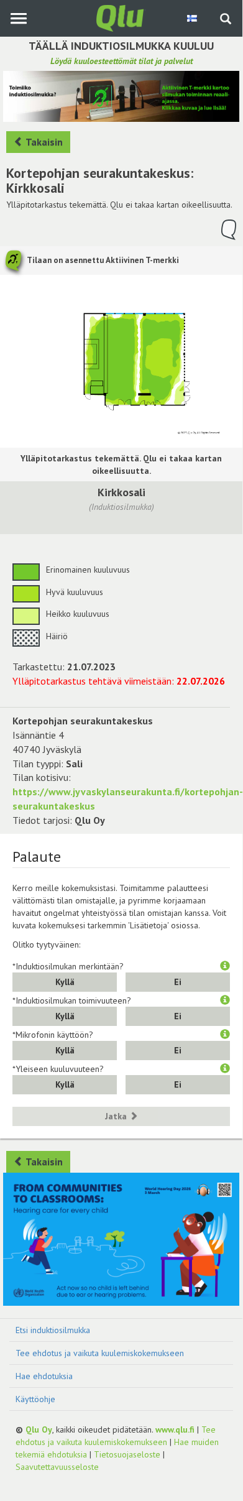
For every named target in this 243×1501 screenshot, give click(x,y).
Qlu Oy (38, 1429)
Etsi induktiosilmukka (53, 1330)
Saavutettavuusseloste (57, 1466)
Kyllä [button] (65, 981)
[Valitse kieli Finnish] (193, 18)
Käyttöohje (35, 1399)
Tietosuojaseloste (127, 1454)
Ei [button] (177, 981)
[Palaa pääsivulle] (121, 17)
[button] (225, 966)
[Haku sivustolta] (225, 20)
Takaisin (43, 142)
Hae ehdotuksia (44, 1376)
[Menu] (18, 18)
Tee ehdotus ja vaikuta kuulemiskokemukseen (100, 1353)
